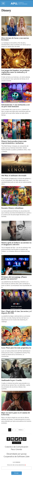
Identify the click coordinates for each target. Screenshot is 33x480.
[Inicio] (19, 3)
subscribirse (16, 442)
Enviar (16, 473)
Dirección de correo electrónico (16, 465)
